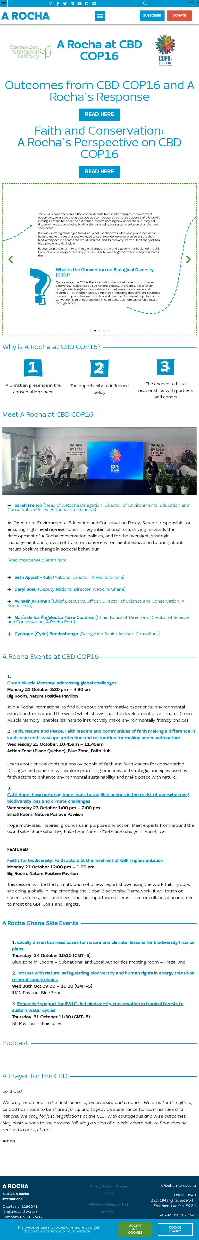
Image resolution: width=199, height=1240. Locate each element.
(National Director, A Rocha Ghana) (69, 578)
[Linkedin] (72, 3)
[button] (3, 3)
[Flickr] (94, 3)
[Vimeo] (87, 3)
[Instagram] (50, 3)
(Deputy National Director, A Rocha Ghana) (70, 590)
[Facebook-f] (57, 3)
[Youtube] (79, 3)
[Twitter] (65, 3)
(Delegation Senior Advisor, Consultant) (87, 634)
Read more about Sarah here (37, 560)
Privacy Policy (101, 1186)
